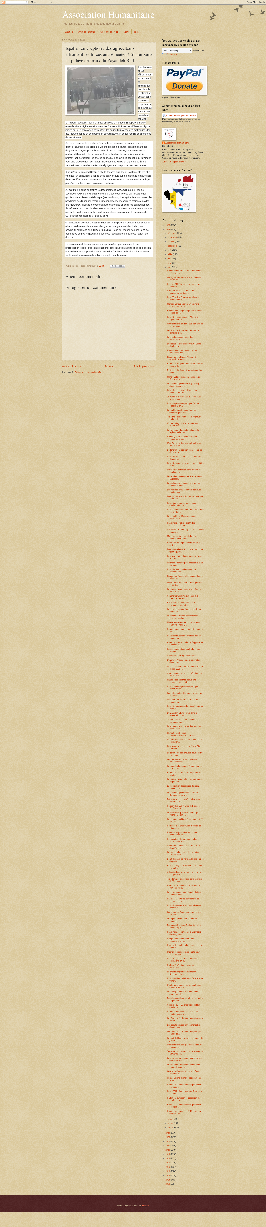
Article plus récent (73, 366)
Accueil (69, 31)
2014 (167, 1175)
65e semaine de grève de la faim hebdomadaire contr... (181, 537)
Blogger (145, 1206)
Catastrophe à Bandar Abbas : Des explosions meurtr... (182, 358)
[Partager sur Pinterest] (123, 266)
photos (137, 31)
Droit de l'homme (86, 31)
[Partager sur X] (117, 266)
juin (169, 258)
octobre (171, 241)
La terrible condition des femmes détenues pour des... (181, 411)
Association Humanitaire (108, 14)
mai (170, 263)
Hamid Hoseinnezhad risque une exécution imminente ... (181, 681)
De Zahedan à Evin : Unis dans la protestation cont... (182, 714)
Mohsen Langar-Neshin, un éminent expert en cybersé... (183, 305)
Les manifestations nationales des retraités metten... (182, 760)
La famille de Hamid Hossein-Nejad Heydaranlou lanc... (182, 617)
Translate (172, 54)
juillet (170, 254)
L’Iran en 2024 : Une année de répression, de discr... (180, 292)
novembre (172, 237)
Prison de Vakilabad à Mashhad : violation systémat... (182, 603)
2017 (167, 1163)
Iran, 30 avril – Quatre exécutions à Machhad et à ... (183, 298)
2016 (167, 1167)
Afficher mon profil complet (174, 162)
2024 (167, 1133)
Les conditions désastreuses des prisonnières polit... (182, 517)
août (170, 250)
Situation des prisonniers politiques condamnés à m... (182, 1012)
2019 (167, 1154)
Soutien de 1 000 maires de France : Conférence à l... (183, 807)
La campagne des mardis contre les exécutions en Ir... (183, 959)
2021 (167, 1145)
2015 (167, 1171)
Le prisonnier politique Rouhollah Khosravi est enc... (181, 973)
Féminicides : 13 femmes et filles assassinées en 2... (182, 840)
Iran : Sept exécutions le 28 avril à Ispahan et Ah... (182, 318)
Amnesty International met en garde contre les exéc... (183, 437)
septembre (173, 246)
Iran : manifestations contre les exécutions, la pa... (181, 524)
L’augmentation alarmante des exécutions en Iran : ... (180, 939)
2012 (167, 1184)
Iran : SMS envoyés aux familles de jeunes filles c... (183, 900)
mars (170, 1119)
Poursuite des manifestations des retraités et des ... (182, 351)
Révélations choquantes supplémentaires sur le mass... (182, 734)
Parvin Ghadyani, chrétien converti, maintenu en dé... (183, 833)
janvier (171, 1127)
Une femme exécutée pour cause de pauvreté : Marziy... (183, 623)
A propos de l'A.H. (109, 31)
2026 (167, 225)
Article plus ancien (145, 366)
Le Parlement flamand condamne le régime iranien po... (183, 431)
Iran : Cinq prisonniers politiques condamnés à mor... (181, 504)
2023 (167, 1137)
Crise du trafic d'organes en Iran (181, 655)
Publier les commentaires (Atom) (89, 372)
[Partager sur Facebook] (120, 266)
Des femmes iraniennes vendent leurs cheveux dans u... (184, 986)
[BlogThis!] (114, 266)
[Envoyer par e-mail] (111, 266)
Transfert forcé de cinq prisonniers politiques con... (182, 720)
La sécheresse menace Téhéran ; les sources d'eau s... (183, 484)
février (171, 1123)
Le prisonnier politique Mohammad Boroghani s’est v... (182, 793)
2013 (167, 1180)
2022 (167, 1141)
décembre (172, 233)
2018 (167, 1158)
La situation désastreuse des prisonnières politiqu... (180, 338)
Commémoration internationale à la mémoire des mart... (182, 597)
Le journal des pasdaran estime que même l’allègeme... (183, 813)
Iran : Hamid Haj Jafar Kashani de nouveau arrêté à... (182, 391)
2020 (167, 1150)
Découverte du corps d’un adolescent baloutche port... (183, 800)
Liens (126, 31)
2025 (167, 229)
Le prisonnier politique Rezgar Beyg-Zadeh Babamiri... (183, 384)
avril (170, 267)
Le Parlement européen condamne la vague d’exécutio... (183, 1065)
